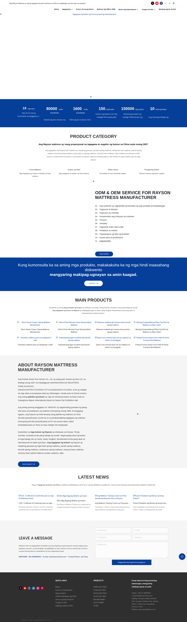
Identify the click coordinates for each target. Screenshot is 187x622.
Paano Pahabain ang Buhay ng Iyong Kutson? (150, 503)
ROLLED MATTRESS (100, 593)
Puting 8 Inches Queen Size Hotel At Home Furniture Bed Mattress (151, 346)
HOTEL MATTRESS (100, 596)
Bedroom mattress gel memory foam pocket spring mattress (113, 330)
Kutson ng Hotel (74, 170)
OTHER (96, 606)
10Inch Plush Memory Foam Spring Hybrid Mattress (74, 330)
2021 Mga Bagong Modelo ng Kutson (71, 501)
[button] (89, 96)
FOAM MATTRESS (100, 590)
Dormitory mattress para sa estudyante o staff (35, 345)
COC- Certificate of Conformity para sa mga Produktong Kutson (36, 503)
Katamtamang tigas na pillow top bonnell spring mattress (74, 346)
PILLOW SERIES (99, 602)
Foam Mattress (35, 170)
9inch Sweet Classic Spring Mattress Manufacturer (35, 330)
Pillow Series (113, 170)
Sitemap (36, 620)
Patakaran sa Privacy (46, 620)
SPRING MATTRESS (100, 587)
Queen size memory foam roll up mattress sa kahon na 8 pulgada (113, 346)
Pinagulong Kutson (151, 170)
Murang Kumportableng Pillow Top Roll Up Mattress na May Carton (151, 330)
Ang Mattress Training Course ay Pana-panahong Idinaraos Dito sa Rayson (112, 503)
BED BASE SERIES (99, 599)
